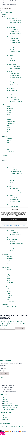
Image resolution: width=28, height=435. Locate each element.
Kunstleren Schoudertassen (16, 24)
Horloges (9, 125)
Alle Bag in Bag (10, 36)
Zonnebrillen (10, 133)
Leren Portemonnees (15, 99)
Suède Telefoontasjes (15, 68)
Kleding (5, 136)
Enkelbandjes (10, 108)
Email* (2, 371)
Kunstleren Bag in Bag (15, 42)
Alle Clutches (10, 46)
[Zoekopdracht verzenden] (16, 328)
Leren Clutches (13, 48)
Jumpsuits (9, 146)
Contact (5, 160)
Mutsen (8, 127)
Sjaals (8, 131)
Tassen (5, 16)
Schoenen (5, 155)
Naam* (2, 368)
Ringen (8, 114)
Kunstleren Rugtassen (15, 84)
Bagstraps (12, 92)
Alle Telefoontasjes (11, 64)
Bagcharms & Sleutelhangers (17, 94)
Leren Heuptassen (14, 73)
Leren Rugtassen (14, 83)
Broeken (9, 140)
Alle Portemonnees (11, 97)
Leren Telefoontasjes (15, 66)
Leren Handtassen (14, 29)
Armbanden (9, 106)
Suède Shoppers (14, 59)
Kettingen (9, 110)
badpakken (9, 138)
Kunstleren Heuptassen (15, 77)
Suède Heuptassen (14, 75)
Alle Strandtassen (11, 88)
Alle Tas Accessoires (12, 90)
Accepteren (14, 219)
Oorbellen (9, 112)
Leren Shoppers (14, 57)
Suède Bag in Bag (14, 40)
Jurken (8, 147)
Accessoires (6, 117)
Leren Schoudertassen (15, 20)
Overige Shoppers (14, 60)
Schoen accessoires (12, 157)
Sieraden (5, 104)
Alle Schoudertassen (12, 18)
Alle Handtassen (11, 27)
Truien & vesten (10, 151)
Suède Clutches (14, 49)
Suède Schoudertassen (15, 22)
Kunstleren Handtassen (15, 33)
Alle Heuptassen (11, 71)
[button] (26, 209)
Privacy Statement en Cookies (8, 225)
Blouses (9, 142)
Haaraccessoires (11, 121)
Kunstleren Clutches (15, 51)
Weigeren (14, 223)
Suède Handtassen (14, 31)
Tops (8, 149)
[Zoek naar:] (9, 328)
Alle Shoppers (10, 55)
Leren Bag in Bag (14, 38)
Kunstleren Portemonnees (16, 101)
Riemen (8, 129)
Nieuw (4, 14)
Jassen (8, 144)
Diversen (9, 119)
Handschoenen (10, 123)
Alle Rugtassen (10, 81)
